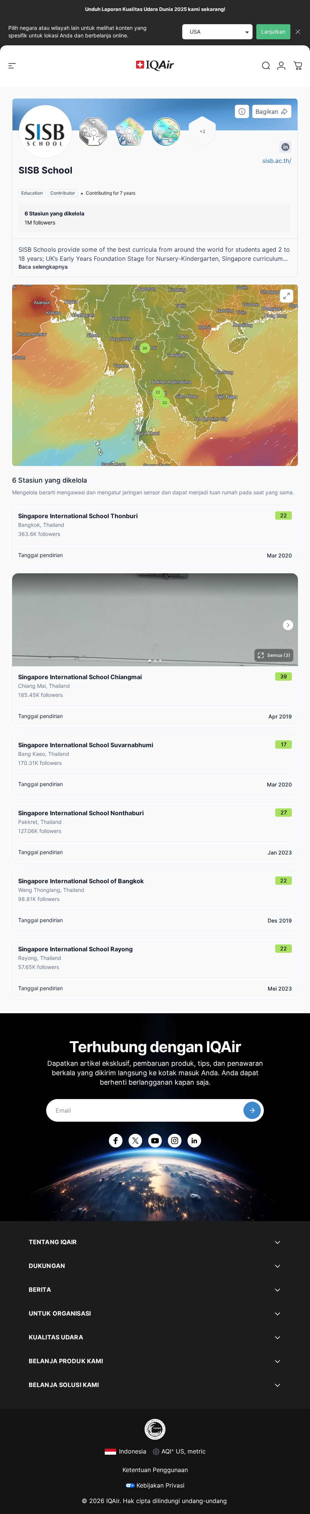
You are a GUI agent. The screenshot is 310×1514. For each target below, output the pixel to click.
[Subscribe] (252, 1110)
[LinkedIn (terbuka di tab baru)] (194, 1140)
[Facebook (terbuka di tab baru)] (115, 1140)
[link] (266, 65)
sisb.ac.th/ (276, 160)
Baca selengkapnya (43, 266)
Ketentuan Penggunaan (155, 1470)
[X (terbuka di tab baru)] (135, 1140)
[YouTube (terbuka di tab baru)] (155, 1140)
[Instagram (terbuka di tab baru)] (174, 1140)
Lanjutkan (273, 31)
